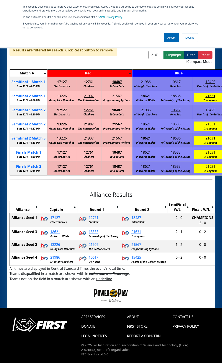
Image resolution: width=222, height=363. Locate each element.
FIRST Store (137, 326)
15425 (210, 81)
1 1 (28, 81)
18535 (176, 96)
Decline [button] (189, 37)
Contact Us (183, 316)
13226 (62, 96)
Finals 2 (28, 166)
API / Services (93, 316)
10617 (176, 81)
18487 (117, 81)
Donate (88, 326)
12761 (89, 81)
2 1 (28, 96)
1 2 (28, 110)
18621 (146, 96)
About (133, 316)
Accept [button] (171, 37)
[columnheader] (28, 73)
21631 (210, 96)
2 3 (28, 138)
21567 (117, 96)
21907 (89, 96)
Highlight (173, 55)
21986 (146, 81)
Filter (191, 55)
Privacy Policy (110, 17)
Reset (205, 55)
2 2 (28, 124)
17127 (62, 81)
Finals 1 (28, 152)
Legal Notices (94, 335)
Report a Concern (144, 335)
